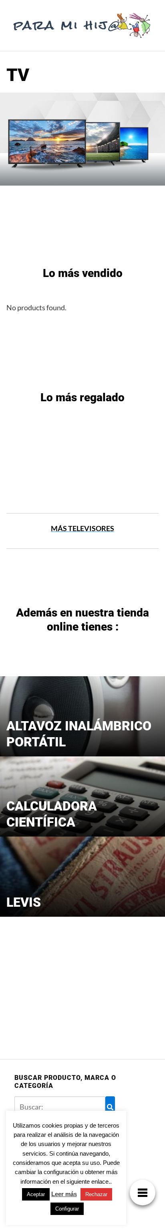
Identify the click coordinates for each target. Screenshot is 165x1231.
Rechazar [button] (96, 1194)
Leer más (64, 1194)
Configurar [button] (67, 1209)
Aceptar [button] (36, 1194)
